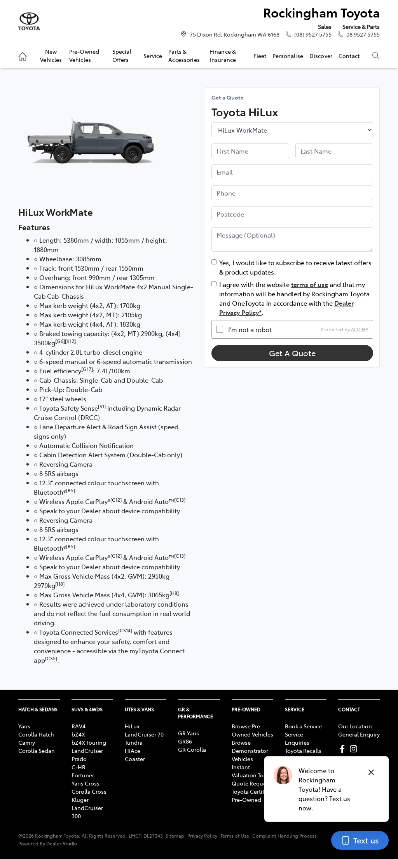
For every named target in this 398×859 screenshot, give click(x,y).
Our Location (355, 726)
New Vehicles (51, 55)
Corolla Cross (89, 791)
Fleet (260, 55)
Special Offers (121, 55)
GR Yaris (188, 733)
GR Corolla (192, 749)
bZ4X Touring (89, 742)
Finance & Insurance (223, 55)
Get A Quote (292, 353)
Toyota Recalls (303, 750)
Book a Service (303, 726)
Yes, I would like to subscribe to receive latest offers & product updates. (295, 267)
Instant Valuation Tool (250, 771)
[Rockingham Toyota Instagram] (355, 749)
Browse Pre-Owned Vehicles (252, 730)
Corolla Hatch (36, 734)
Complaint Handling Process (284, 836)
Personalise (287, 55)
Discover (320, 55)
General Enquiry (359, 734)
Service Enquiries (297, 738)
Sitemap (175, 836)
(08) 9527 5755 (313, 34)
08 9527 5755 (363, 34)
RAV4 (79, 726)
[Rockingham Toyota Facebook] (343, 749)
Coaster (135, 759)
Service (152, 55)
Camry (26, 742)
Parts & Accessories (184, 55)
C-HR (79, 767)
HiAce (132, 750)
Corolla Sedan (36, 750)
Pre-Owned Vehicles (84, 55)
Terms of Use (234, 836)
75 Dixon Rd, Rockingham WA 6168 (234, 34)
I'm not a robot (250, 329)
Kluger (80, 799)
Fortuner (83, 775)
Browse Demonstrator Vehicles (250, 750)
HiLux (132, 726)
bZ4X (78, 734)
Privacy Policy (202, 836)
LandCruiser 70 (144, 734)
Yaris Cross (86, 783)
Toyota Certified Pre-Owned (252, 795)
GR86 (185, 741)
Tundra (134, 742)
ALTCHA (359, 329)
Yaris (24, 726)
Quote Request (251, 783)
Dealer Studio (61, 843)
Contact (349, 55)
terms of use (309, 284)
